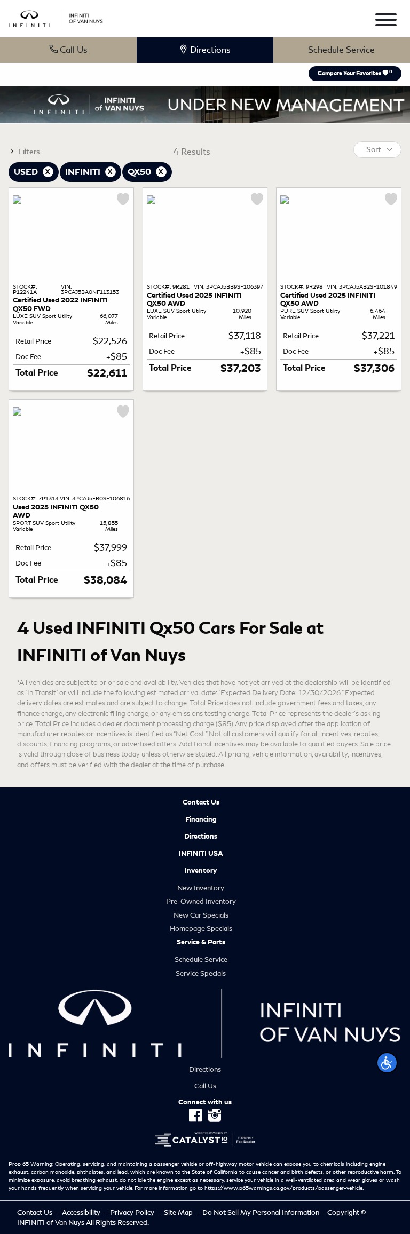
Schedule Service (341, 50)
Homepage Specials (201, 929)
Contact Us (201, 802)
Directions (200, 836)
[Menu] (386, 21)
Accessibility (82, 1212)
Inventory (201, 870)
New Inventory (200, 888)
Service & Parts (201, 942)
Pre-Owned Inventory (201, 901)
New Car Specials (201, 915)
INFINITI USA (201, 853)
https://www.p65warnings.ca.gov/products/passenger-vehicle (283, 1188)
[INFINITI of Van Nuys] (56, 17)
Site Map (179, 1212)
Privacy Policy (133, 1212)
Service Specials (201, 973)
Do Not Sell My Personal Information (261, 1212)
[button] (387, 1062)
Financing (201, 819)
